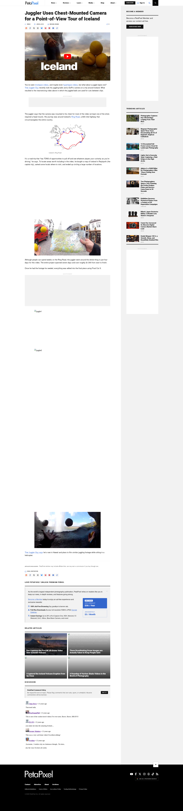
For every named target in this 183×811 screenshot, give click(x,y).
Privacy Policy (83, 789)
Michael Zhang (54, 24)
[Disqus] (67, 727)
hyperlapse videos (70, 84)
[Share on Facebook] (30, 28)
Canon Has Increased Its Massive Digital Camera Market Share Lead (149, 226)
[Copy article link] (57, 28)
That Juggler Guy (32, 87)
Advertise (37, 784)
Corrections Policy (55, 789)
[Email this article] (53, 28)
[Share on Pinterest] (49, 28)
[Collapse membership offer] (107, 591)
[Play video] (67, 56)
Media (91, 3)
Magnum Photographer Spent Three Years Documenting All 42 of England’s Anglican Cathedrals (149, 133)
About (112, 3)
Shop (102, 3)
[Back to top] (155, 764)
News (53, 3)
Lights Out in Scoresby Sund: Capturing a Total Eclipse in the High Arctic (149, 158)
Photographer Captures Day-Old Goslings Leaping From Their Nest (149, 118)
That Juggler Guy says (34, 552)
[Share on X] (33, 28)
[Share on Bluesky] (41, 28)
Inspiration (34, 571)
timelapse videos (42, 84)
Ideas (28, 24)
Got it (104, 692)
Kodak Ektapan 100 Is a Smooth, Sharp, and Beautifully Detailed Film (149, 238)
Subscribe (130, 3)
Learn (79, 3)
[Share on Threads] (37, 28)
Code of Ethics (43, 789)
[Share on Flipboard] (45, 28)
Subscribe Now (135, 26)
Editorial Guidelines (30, 789)
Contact (27, 784)
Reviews (66, 3)
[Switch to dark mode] (149, 3)
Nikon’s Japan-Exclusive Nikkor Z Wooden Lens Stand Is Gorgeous (149, 214)
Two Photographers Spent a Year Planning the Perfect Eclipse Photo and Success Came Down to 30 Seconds (149, 186)
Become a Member (35, 599)
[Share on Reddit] (26, 28)
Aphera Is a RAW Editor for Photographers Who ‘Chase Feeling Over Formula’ (149, 171)
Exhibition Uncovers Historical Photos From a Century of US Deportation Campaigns (149, 201)
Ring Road (75, 116)
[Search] (155, 3)
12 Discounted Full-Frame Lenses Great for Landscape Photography (149, 146)
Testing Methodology (70, 789)
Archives (55, 784)
